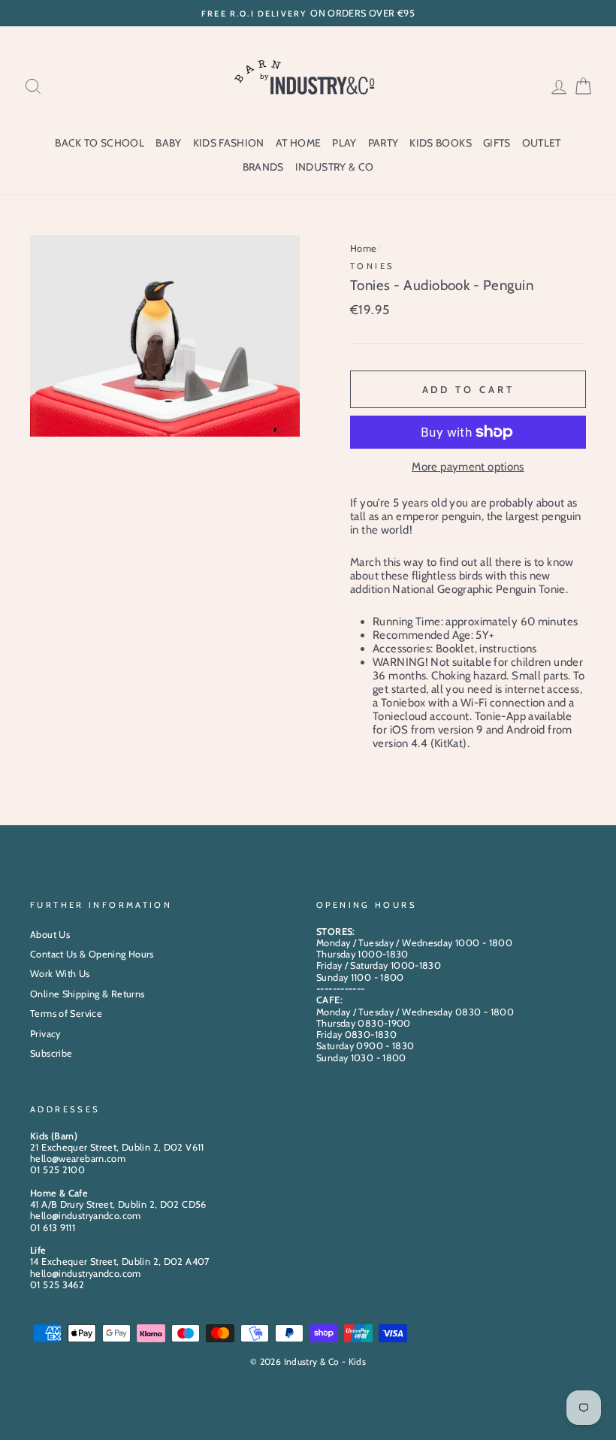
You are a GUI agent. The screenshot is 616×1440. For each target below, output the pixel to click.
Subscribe (51, 1053)
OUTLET (541, 143)
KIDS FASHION (228, 143)
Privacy (45, 1033)
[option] (308, 13)
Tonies (372, 266)
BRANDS (263, 167)
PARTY (383, 143)
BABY (168, 143)
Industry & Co (334, 167)
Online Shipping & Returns (87, 994)
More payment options (468, 466)
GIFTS (497, 143)
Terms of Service (66, 1013)
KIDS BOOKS (440, 143)
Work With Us (60, 973)
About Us (50, 934)
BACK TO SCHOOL (99, 143)
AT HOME (298, 143)
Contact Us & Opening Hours (92, 954)
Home (363, 248)
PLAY (344, 143)
